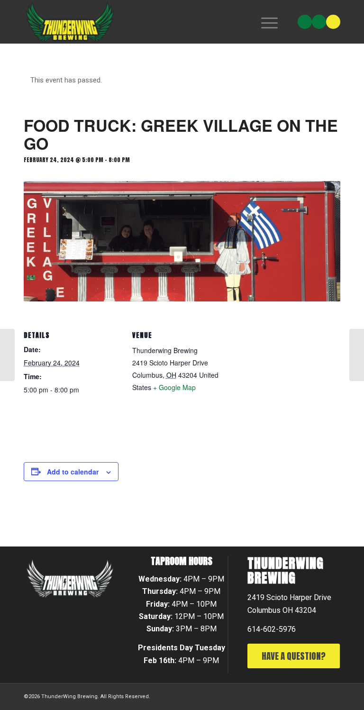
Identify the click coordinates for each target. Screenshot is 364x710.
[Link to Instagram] (305, 22)
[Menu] (265, 21)
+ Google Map (174, 387)
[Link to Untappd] (333, 22)
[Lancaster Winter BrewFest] (7, 355)
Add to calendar (73, 471)
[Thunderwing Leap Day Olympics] (356, 355)
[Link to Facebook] (319, 22)
